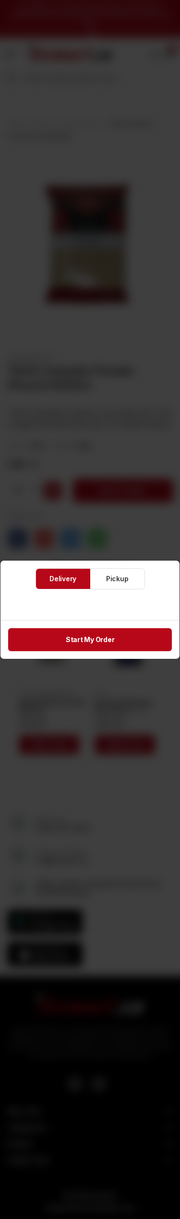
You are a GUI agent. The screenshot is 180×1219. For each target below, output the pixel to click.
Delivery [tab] (62, 579)
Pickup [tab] (117, 579)
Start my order (90, 639)
